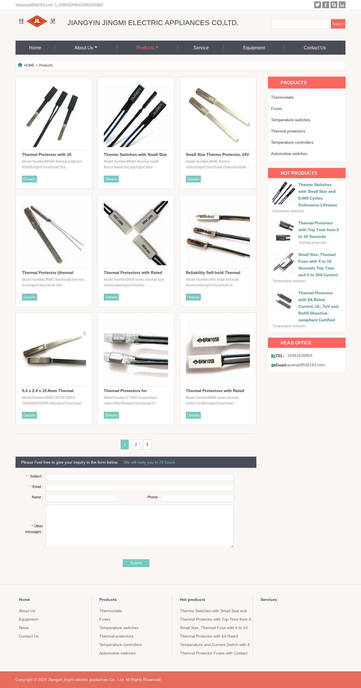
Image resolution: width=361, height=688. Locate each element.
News (24, 627)
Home (35, 47)
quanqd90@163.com (36, 5)
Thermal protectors (288, 131)
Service (201, 47)
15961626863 (299, 355)
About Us (83, 47)
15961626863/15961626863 (80, 5)
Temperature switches (290, 120)
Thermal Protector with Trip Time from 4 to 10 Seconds (318, 230)
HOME (29, 65)
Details (29, 179)
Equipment (254, 47)
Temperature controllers (292, 142)
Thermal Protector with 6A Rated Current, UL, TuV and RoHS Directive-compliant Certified (318, 306)
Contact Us (315, 47)
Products (145, 47)
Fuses (276, 108)
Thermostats (282, 97)
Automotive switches (289, 153)
